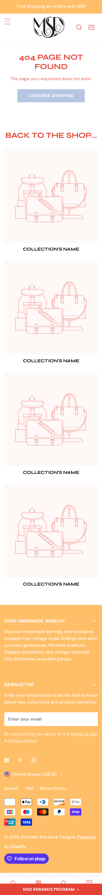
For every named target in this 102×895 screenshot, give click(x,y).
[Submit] (90, 718)
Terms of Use (84, 734)
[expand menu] (7, 21)
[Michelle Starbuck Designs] (49, 27)
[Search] (79, 27)
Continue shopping (51, 96)
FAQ (29, 788)
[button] (51, 889)
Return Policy (53, 788)
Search (11, 788)
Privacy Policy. (23, 741)
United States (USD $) (34, 774)
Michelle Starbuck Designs (48, 837)
